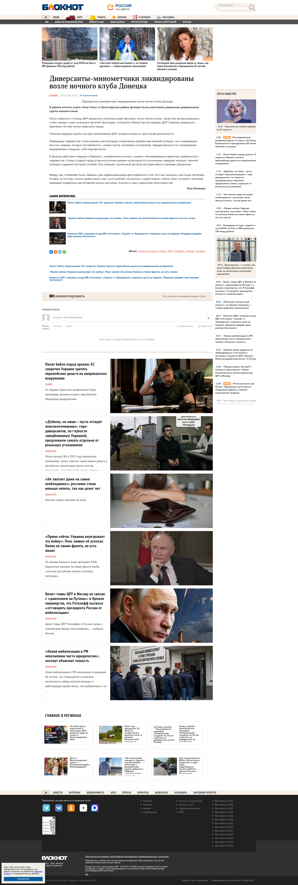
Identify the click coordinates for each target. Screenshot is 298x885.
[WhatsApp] (64, 252)
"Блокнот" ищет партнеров (194, 880)
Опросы (126, 792)
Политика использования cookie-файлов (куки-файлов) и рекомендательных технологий (127, 856)
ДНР (170, 251)
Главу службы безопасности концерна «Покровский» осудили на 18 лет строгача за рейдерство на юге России (189, 734)
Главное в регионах (63, 715)
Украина (200, 251)
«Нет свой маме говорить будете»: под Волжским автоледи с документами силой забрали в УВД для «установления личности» (134, 767)
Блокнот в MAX (96, 22)
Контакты (148, 804)
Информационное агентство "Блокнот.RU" (233, 880)
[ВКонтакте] (51, 252)
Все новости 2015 (224, 838)
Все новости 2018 (224, 827)
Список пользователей (190, 801)
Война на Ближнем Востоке (69, 22)
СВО (47, 22)
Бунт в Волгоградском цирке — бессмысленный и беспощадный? (80, 762)
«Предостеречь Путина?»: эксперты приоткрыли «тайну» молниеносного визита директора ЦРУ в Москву (234, 371)
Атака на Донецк (147, 251)
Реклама (147, 801)
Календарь (180, 792)
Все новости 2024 (224, 804)
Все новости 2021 (224, 816)
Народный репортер (205, 792)
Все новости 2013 (224, 845)
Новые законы (117, 22)
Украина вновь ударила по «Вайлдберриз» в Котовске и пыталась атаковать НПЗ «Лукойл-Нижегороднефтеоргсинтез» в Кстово (236, 354)
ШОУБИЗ (122, 17)
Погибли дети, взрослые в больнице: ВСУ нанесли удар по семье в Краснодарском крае (79, 732)
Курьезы (187, 22)
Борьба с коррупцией (165, 22)
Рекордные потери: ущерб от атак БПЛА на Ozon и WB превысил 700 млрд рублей (235, 228)
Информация (150, 812)
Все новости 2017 (224, 830)
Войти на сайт (186, 804)
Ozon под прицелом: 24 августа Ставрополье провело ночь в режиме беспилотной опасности (133, 734)
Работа (101, 17)
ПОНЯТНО (23, 879)
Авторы (147, 808)
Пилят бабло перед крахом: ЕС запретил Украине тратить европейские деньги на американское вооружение (236, 159)
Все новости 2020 (224, 819)
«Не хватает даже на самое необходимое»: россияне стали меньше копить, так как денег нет (234, 197)
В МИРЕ (53, 95)
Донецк (190, 251)
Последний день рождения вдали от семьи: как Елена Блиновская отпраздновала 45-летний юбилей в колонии (236, 142)
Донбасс (179, 251)
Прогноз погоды (139, 22)
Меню (56, 17)
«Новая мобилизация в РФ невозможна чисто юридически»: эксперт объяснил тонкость (234, 339)
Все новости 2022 (224, 812)
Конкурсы (143, 792)
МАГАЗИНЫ (168, 17)
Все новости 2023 (224, 808)
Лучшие (57, 325)
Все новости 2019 (224, 823)
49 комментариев (89, 95)
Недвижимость (95, 792)
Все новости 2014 (224, 842)
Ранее (69, 325)
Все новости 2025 (224, 801)
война (162, 251)
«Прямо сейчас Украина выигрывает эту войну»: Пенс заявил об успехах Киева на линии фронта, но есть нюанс (236, 213)
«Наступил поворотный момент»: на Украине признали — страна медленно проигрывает (233, 305)
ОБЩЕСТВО (50, 451)
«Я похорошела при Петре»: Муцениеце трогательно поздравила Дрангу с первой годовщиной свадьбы (234, 388)
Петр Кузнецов (196, 188)
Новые (45, 325)
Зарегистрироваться (189, 808)
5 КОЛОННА (144, 17)
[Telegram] (60, 252)
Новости (58, 792)
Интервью (74, 792)
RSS (181, 812)
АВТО (79, 17)
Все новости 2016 (224, 834)
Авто (113, 792)
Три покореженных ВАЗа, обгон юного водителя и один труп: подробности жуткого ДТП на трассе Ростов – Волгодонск (189, 765)
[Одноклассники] (55, 252)
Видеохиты (161, 792)
